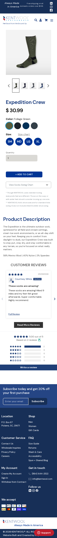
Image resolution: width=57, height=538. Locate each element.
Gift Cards (33, 430)
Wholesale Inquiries (11, 447)
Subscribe (38, 401)
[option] (16, 85)
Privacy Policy (8, 452)
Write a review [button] (28, 367)
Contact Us (7, 443)
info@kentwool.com (42, 478)
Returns (32, 447)
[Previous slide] (2, 299)
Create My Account (11, 473)
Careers (5, 456)
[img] (15, 274)
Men (30, 422)
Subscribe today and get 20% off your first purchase (26, 391)
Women (32, 426)
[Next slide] (54, 299)
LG (28, 141)
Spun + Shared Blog (38, 460)
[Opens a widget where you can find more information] (44, 533)
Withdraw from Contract (13, 482)
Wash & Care (35, 452)
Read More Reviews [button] (28, 324)
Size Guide (33, 443)
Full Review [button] (14, 314)
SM (10, 141)
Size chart (24, 134)
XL (38, 141)
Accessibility (35, 456)
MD (19, 141)
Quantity (10, 152)
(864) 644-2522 (40, 473)
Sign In (4, 477)
